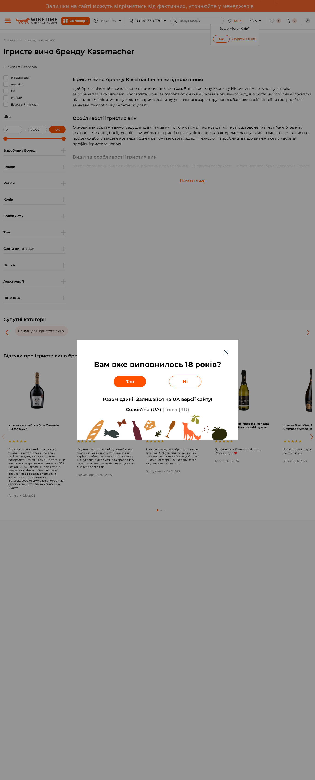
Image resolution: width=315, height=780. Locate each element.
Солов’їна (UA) (143, 409)
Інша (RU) (177, 409)
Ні (185, 381)
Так (130, 381)
